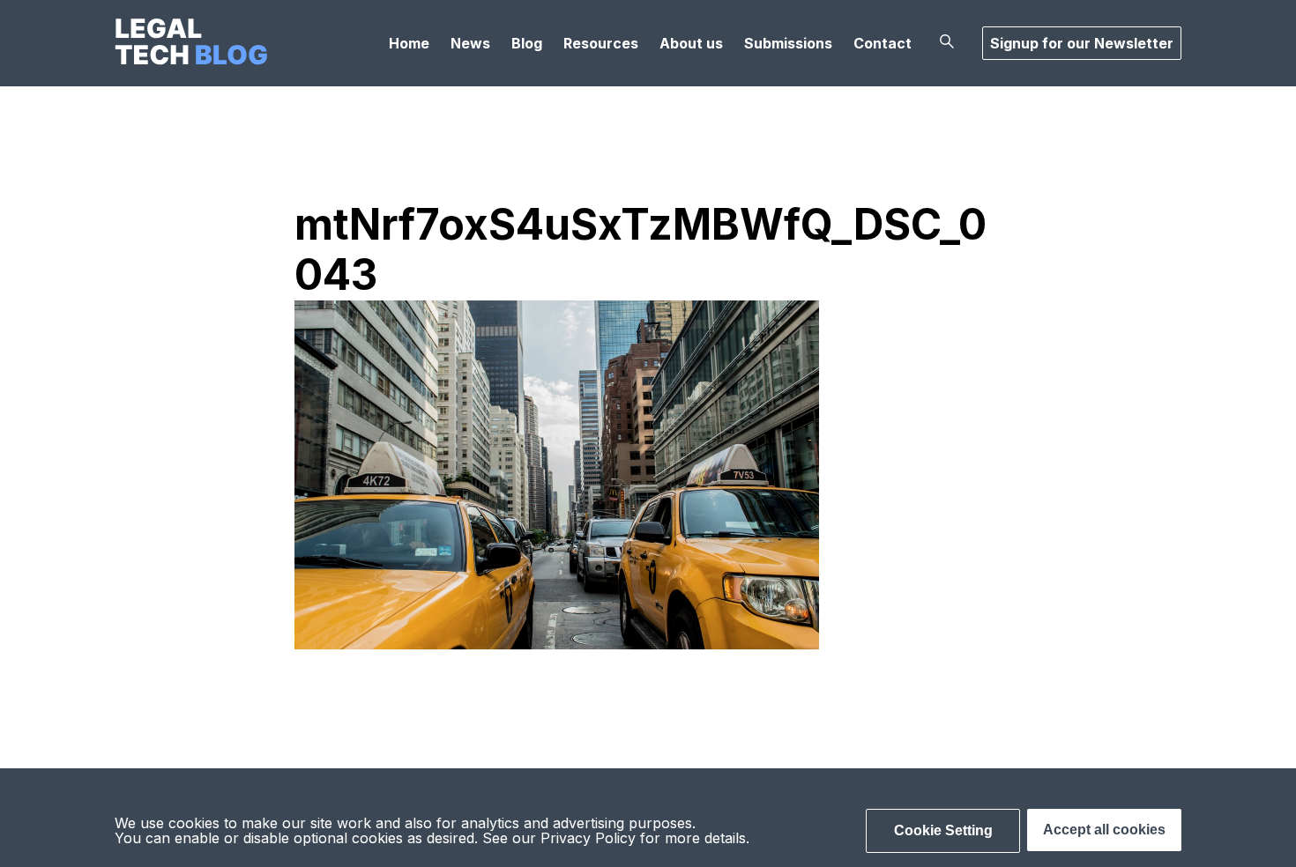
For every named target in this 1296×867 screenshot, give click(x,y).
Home (409, 43)
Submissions (788, 43)
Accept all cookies (1104, 829)
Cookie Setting (943, 830)
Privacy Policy (588, 838)
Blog (526, 43)
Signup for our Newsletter (1081, 43)
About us (691, 43)
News (470, 43)
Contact (882, 43)
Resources (600, 43)
